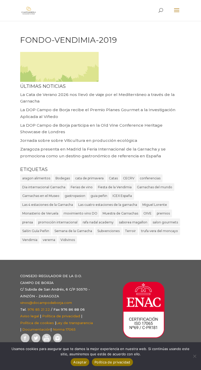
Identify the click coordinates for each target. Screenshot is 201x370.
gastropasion (75, 196)
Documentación (36, 329)
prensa (27, 222)
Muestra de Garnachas (120, 213)
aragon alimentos (36, 178)
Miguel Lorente (154, 205)
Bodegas (62, 178)
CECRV (129, 178)
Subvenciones (108, 231)
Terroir (130, 231)
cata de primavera (89, 178)
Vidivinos (67, 240)
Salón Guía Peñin (35, 231)
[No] (194, 356)
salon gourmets (165, 222)
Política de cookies (37, 323)
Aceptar (80, 362)
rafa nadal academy (98, 222)
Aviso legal (29, 316)
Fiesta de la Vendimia (115, 187)
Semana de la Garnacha (73, 231)
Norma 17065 (64, 329)
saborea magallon (133, 222)
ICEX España (122, 196)
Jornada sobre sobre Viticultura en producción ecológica (78, 140)
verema (49, 240)
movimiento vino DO (80, 213)
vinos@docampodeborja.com (46, 303)
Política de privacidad (61, 316)
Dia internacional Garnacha (43, 187)
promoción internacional (57, 222)
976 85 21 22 (38, 309)
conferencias (150, 178)
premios (163, 213)
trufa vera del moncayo (159, 231)
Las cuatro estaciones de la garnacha (107, 205)
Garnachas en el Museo (40, 196)
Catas (113, 178)
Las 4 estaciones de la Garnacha (47, 205)
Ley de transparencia (74, 323)
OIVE (147, 213)
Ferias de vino (82, 187)
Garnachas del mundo (154, 187)
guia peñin (99, 196)
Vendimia (29, 240)
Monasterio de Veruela (40, 213)
